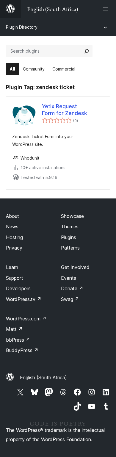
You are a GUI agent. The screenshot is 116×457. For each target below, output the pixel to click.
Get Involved (75, 267)
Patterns (70, 248)
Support (14, 278)
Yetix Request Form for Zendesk (64, 109)
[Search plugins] (87, 51)
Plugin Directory (21, 27)
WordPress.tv (23, 299)
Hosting (14, 237)
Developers (18, 288)
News (12, 227)
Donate (72, 288)
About (12, 216)
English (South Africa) (43, 377)
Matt (14, 329)
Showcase (72, 216)
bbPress (18, 340)
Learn (12, 267)
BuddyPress (22, 350)
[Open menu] (106, 9)
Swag (70, 299)
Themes (70, 227)
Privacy (14, 248)
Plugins (68, 237)
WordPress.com (26, 319)
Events (68, 278)
